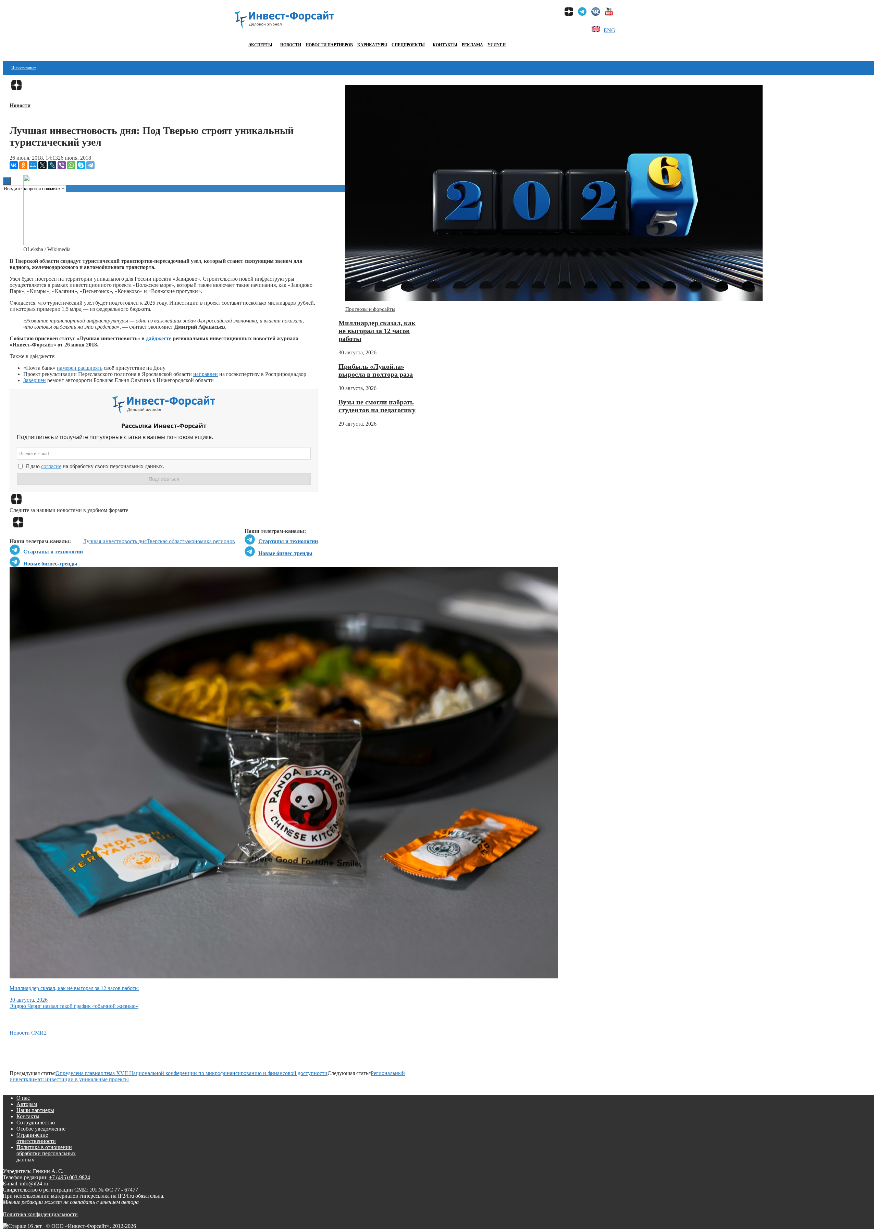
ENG (609, 30)
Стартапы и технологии (288, 541)
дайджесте (158, 338)
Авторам (26, 1104)
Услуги (496, 44)
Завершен (34, 380)
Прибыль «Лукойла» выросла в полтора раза (375, 370)
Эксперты (260, 44)
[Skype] (81, 165)
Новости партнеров (329, 44)
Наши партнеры (35, 1110)
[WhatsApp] (71, 165)
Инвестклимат (23, 67)
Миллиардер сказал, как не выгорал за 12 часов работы (377, 330)
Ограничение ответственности (36, 1138)
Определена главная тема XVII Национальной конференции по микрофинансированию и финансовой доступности (191, 1073)
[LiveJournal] (52, 165)
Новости (290, 44)
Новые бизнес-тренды (285, 553)
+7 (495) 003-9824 (69, 1177)
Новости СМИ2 (28, 1033)
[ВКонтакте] (14, 165)
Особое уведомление (40, 1129)
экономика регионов (211, 541)
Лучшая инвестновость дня (115, 541)
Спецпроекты (408, 44)
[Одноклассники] (23, 165)
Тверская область (167, 541)
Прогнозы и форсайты (370, 309)
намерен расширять (79, 368)
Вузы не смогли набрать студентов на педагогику (377, 406)
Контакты (445, 44)
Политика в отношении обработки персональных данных (46, 1153)
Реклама (472, 44)
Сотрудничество (35, 1122)
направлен (205, 374)
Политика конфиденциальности (40, 1214)
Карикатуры (372, 44)
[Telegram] (90, 165)
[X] (42, 165)
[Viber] (62, 165)
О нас (23, 1098)
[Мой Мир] (33, 165)
